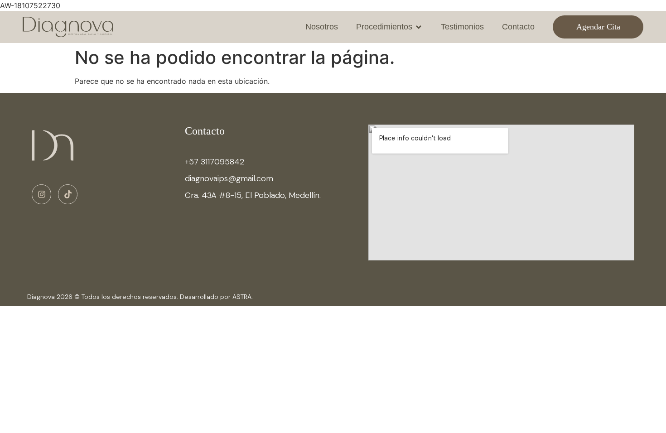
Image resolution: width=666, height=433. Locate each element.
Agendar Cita (598, 26)
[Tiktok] (67, 194)
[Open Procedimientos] (419, 27)
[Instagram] (41, 194)
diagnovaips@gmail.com (229, 178)
